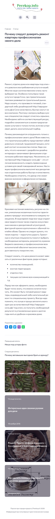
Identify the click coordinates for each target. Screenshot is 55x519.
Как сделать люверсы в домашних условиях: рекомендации (26, 479)
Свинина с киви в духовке (21, 373)
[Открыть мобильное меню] (34, 17)
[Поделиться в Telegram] (10, 327)
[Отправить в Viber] (19, 327)
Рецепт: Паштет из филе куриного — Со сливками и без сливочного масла (27, 444)
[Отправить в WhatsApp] (23, 327)
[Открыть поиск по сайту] (27, 17)
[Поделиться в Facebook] (6, 327)
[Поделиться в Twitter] (14, 327)
